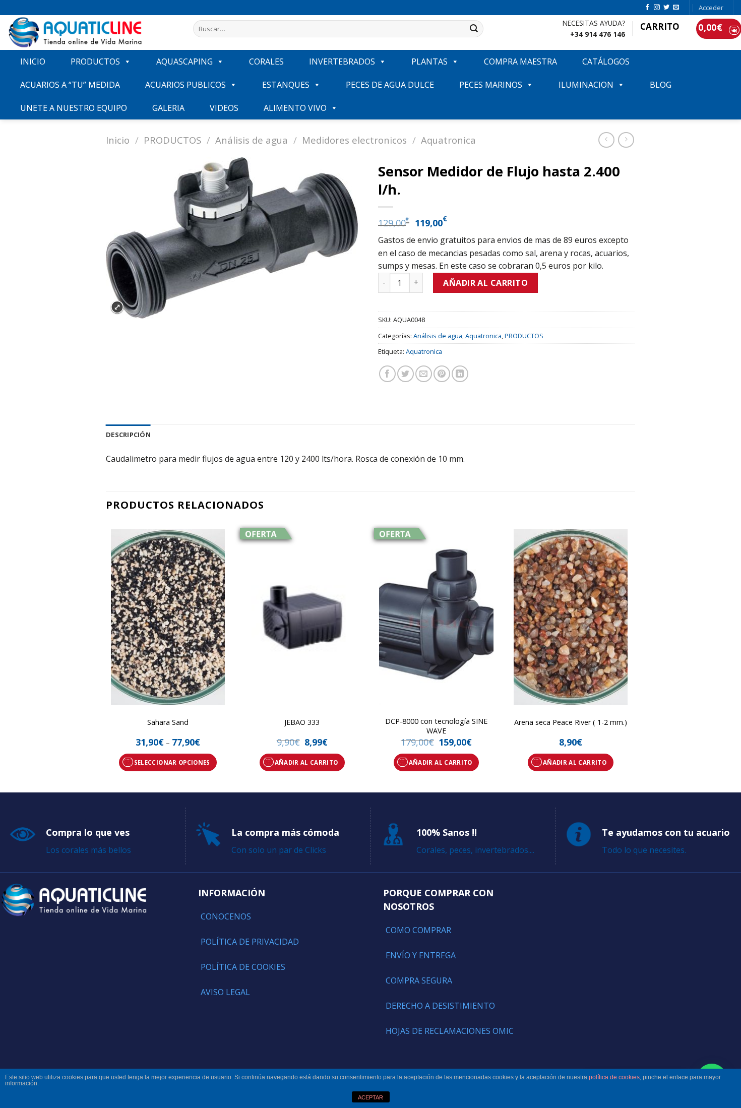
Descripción (128, 434)
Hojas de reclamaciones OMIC (450, 1030)
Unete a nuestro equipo (73, 107)
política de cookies (614, 1077)
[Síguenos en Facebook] (647, 7)
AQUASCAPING (184, 61)
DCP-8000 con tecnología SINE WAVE (436, 726)
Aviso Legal (225, 992)
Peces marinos (490, 84)
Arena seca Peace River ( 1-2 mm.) (570, 722)
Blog (660, 84)
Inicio (118, 140)
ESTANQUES (286, 84)
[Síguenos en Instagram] (657, 7)
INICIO (32, 61)
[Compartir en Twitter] (405, 373)
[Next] (632, 657)
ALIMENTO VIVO (295, 107)
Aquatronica (448, 140)
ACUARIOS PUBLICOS (185, 84)
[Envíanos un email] (676, 7)
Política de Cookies (243, 966)
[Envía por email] (423, 373)
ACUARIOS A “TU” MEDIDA (70, 84)
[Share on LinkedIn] (460, 373)
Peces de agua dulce (390, 84)
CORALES (266, 61)
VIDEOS (224, 107)
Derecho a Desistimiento (440, 1005)
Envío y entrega (421, 955)
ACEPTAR (370, 1097)
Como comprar (418, 930)
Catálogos (606, 61)
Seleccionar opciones (172, 762)
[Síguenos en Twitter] (666, 7)
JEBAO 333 (302, 722)
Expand (117, 307)
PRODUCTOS (95, 61)
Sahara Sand (168, 722)
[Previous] (106, 657)
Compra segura (419, 980)
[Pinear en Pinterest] (442, 373)
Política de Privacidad (250, 941)
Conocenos (226, 916)
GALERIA (168, 107)
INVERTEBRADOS (342, 61)
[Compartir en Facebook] (387, 373)
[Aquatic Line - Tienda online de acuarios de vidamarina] (93, 32)
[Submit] (474, 28)
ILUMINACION (586, 84)
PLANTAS (429, 61)
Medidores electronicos (354, 140)
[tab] (128, 434)
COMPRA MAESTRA (520, 61)
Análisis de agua (251, 140)
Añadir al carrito (485, 282)
